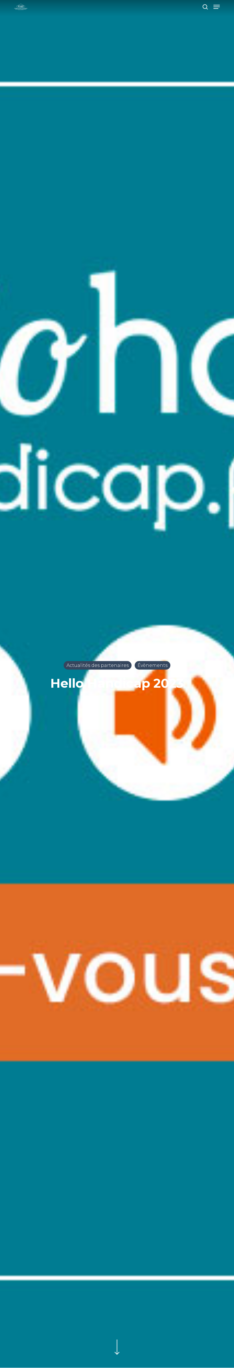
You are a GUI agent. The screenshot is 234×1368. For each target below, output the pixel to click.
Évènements (153, 665)
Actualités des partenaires (97, 665)
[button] (216, 7)
